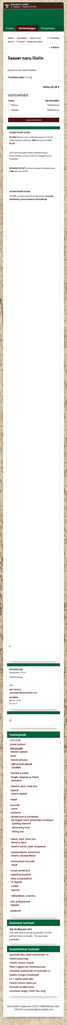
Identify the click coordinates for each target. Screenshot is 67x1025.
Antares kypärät (19, 793)
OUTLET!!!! (15, 740)
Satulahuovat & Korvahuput (24, 816)
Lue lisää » (14, 939)
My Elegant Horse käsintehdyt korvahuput (32, 820)
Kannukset (16, 780)
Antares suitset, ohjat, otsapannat (28, 846)
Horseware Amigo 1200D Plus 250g (27, 990)
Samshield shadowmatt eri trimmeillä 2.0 (29, 970)
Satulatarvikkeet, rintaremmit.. (26, 852)
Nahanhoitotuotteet (21, 874)
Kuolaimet (16, 812)
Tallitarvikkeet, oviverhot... (24, 895)
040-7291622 (15, 689)
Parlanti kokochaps (19, 958)
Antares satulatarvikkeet (23, 855)
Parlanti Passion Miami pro (22, 982)
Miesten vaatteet (19, 751)
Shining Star (18, 831)
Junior (13, 755)
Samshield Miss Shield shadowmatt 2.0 (28, 954)
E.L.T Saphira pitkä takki (21, 978)
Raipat (14, 799)
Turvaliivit (20, 41)
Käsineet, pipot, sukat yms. (24, 786)
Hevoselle (15, 805)
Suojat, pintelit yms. (20, 870)
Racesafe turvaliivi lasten (21, 986)
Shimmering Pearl (21, 827)
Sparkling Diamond (21, 823)
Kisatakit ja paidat (20, 773)
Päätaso (11, 38)
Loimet (14, 808)
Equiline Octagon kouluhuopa (24, 974)
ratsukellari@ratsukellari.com (23, 692)
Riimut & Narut (18, 842)
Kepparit (15, 904)
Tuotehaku (54, 38)
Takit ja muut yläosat (21, 763)
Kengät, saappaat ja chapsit (25, 777)
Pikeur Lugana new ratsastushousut (27, 966)
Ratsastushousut (19, 759)
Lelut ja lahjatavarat (20, 901)
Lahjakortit (15, 910)
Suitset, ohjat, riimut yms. (23, 838)
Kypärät (14, 790)
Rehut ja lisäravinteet (21, 878)
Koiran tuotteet (17, 744)
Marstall (15, 890)
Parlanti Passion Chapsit (21, 962)
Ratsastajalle (22, 38)
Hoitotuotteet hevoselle (23, 861)
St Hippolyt (16, 881)
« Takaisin (54, 47)
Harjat (14, 864)
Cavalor (15, 886)
